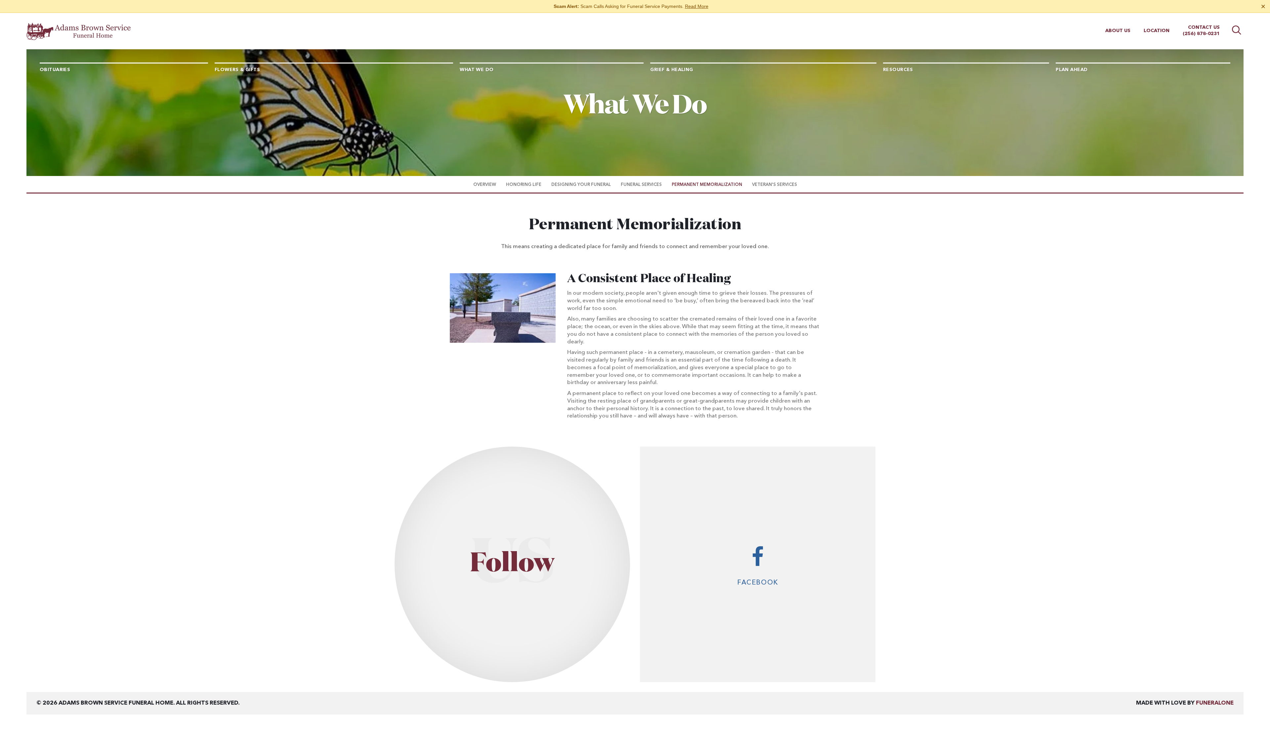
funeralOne (1215, 703)
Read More (696, 6)
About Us (1117, 30)
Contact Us (1204, 27)
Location (1156, 30)
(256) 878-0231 (1201, 33)
